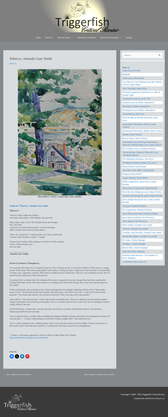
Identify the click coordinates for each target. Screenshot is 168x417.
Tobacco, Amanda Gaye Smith (135, 229)
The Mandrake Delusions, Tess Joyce (138, 159)
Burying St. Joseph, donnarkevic (136, 106)
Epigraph (126, 74)
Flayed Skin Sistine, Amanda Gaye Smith (140, 236)
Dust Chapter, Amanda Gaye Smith (100, 374)
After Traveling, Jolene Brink (135, 88)
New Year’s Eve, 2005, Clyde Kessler (138, 170)
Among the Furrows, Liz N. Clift (136, 99)
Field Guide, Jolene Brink (133, 78)
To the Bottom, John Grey (133, 114)
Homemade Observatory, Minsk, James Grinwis (142, 131)
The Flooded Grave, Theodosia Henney (139, 149)
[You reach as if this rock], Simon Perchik (140, 188)
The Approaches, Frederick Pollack (137, 210)
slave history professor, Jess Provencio (138, 217)
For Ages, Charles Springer (134, 240)
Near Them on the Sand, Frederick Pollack (140, 214)
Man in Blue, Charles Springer (135, 248)
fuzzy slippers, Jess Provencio (17, 374)
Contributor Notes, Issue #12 (134, 262)
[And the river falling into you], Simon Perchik (142, 192)
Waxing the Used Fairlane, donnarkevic (139, 110)
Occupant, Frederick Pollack (134, 206)
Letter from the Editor (132, 70)
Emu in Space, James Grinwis (135, 138)
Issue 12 (13, 63)
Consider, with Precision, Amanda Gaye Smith (142, 232)
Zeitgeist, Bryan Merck (132, 174)
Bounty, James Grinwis (132, 134)
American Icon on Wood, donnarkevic (138, 102)
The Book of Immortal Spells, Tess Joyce (140, 163)
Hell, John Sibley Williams (134, 251)
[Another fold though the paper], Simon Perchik (142, 196)
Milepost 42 (160, 398)
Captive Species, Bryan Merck (135, 178)
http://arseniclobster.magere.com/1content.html (29, 338)
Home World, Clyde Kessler (134, 166)
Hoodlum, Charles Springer (134, 244)
